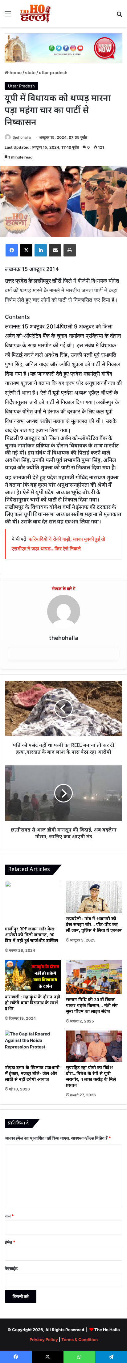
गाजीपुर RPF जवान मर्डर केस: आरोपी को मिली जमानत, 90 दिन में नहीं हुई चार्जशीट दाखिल (31, 935)
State (30, 72)
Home (15, 72)
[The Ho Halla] (35, 13)
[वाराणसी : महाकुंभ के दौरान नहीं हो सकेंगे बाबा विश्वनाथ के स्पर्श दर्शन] (33, 975)
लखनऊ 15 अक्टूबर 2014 (32, 326)
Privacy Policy (44, 1339)
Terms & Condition (79, 1339)
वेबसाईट (11, 1268)
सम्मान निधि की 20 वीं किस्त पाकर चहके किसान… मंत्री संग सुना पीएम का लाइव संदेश (92, 1006)
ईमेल (10, 1242)
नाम (9, 1215)
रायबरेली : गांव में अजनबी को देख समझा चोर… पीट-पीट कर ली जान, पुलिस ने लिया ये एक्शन (94, 925)
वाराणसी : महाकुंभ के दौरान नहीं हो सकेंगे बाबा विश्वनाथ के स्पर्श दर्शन (32, 1003)
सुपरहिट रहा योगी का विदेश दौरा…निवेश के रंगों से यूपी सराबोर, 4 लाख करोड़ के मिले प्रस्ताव (91, 1077)
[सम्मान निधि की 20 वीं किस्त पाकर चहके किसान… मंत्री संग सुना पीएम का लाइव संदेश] (94, 977)
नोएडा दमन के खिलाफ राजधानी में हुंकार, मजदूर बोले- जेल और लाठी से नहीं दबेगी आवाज (32, 1074)
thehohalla (22, 137)
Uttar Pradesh (53, 72)
